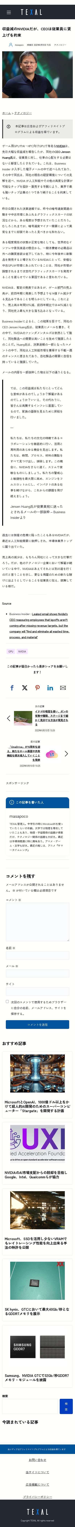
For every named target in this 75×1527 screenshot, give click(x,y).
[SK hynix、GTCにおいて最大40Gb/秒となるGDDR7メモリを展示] (37, 1264)
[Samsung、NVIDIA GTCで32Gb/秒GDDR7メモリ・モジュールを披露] (37, 1331)
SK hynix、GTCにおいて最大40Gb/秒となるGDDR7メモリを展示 (37, 1311)
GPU (10, 651)
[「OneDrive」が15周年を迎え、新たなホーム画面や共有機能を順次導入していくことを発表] (52, 749)
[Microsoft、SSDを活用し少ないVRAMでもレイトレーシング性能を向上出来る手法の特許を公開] (37, 1194)
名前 (10, 948)
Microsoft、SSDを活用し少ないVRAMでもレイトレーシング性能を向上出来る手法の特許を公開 (36, 1243)
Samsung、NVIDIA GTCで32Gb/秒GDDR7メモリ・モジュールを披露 (37, 1377)
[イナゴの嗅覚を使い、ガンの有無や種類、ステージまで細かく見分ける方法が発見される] (23, 714)
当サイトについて (37, 1472)
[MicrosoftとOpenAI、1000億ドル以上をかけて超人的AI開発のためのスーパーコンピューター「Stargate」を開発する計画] (37, 1057)
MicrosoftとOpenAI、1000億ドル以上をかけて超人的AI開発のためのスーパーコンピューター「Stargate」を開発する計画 (37, 1106)
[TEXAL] (31, 11)
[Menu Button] (10, 12)
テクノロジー (60, 44)
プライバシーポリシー (37, 1497)
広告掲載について (37, 1484)
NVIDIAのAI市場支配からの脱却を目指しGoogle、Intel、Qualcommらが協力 (36, 1174)
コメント (13, 900)
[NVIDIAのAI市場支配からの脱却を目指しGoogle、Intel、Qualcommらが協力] (37, 1128)
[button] (12, 688)
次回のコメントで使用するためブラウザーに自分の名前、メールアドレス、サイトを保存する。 (38, 1008)
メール (12, 966)
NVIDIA (60, 146)
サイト (10, 984)
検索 (5, 1396)
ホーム (6, 113)
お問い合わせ (37, 1460)
